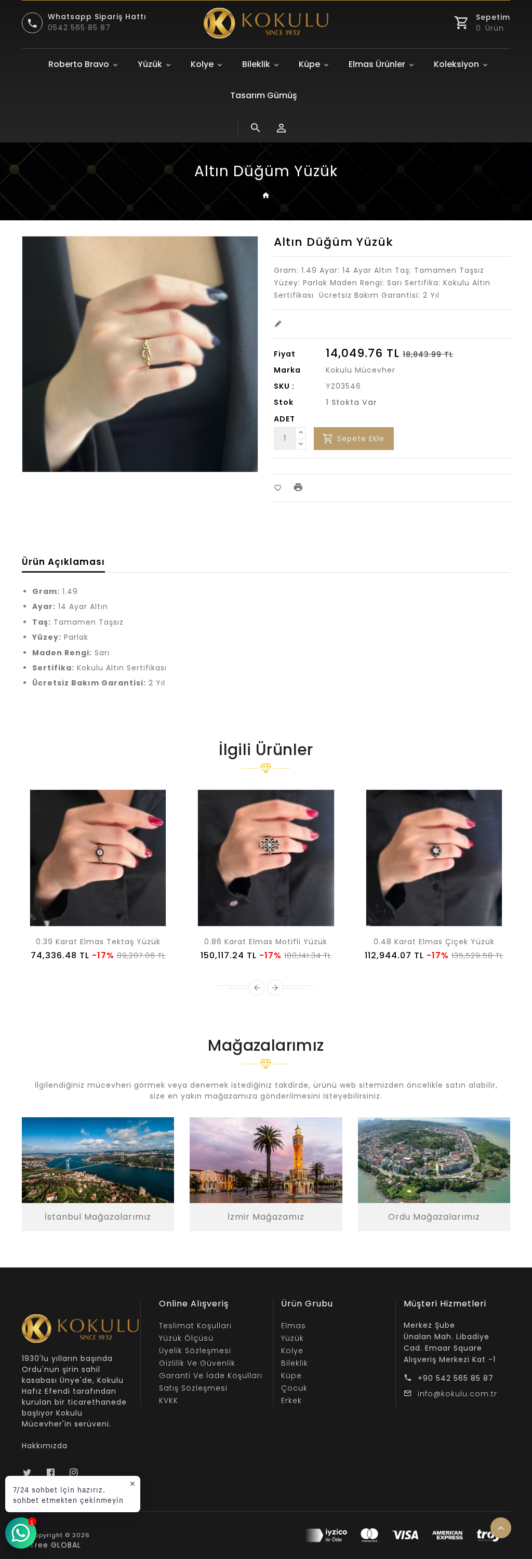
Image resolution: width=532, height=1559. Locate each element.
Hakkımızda (45, 1446)
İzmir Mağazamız (266, 1217)
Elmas (293, 1325)
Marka (287, 370)
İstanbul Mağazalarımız (98, 1217)
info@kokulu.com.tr (457, 1394)
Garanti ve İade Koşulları (210, 1375)
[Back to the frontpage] (266, 196)
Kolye (202, 64)
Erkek (291, 1400)
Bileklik (256, 64)
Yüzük (150, 64)
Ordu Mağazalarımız (434, 1217)
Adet (284, 419)
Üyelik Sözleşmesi (195, 1350)
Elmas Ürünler (377, 64)
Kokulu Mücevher (360, 370)
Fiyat (285, 354)
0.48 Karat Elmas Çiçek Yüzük (434, 941)
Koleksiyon (456, 64)
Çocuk (294, 1388)
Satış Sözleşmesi (193, 1388)
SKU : (284, 386)
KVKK (168, 1400)
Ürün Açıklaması (63, 562)
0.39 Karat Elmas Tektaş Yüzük (98, 941)
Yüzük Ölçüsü (186, 1338)
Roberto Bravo (78, 64)
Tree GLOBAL (55, 1545)
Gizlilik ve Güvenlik (197, 1363)
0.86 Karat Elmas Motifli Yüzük (265, 941)
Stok (284, 402)
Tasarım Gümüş (263, 95)
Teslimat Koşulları (195, 1325)
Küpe (309, 64)
